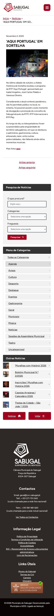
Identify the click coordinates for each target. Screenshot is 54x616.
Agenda (12, 263)
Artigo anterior (27, 162)
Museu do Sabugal (27, 571)
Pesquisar (15, 237)
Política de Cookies (27, 543)
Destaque (13, 290)
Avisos (11, 270)
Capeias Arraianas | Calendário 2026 (25, 394)
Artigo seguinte (27, 167)
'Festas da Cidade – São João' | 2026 (27, 404)
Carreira (27, 578)
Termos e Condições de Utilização (27, 539)
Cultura (12, 277)
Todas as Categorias (18, 257)
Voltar (37, 416)
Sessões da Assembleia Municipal (26, 336)
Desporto (13, 283)
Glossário (27, 581)
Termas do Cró (27, 574)
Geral (11, 310)
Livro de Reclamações (27, 555)
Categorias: (14, 211)
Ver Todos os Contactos (27, 517)
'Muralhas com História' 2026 (30, 365)
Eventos (12, 296)
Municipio (13, 316)
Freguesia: (13, 223)
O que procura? (16, 198)
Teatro (11, 342)
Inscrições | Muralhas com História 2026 (29, 384)
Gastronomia (15, 303)
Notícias (12, 329)
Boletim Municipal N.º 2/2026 (27, 374)
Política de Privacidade (27, 536)
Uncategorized (16, 349)
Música (12, 323)
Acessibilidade (27, 546)
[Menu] (47, 7)
